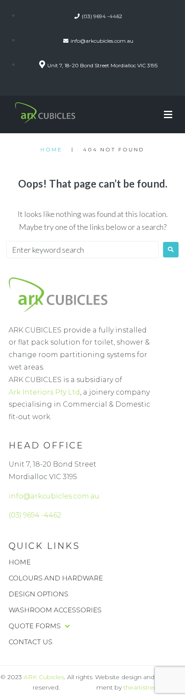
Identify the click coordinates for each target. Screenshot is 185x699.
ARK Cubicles (44, 677)
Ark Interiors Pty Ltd (44, 392)
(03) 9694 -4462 (35, 515)
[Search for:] (82, 249)
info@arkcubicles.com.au (54, 496)
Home (51, 149)
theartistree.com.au (152, 687)
